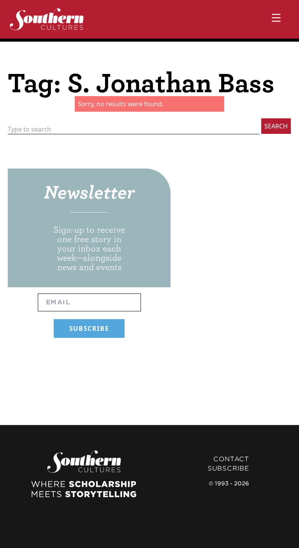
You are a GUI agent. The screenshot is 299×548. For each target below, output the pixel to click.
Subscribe (228, 468)
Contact (231, 459)
